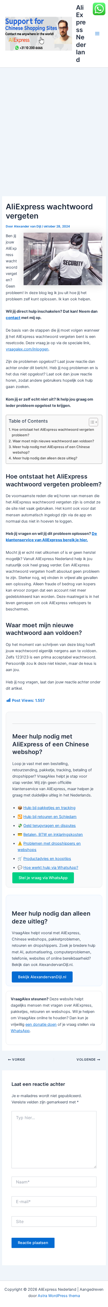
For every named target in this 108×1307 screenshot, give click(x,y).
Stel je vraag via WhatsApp (43, 877)
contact (13, 317)
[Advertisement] (54, 124)
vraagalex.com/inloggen (27, 349)
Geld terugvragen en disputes (49, 825)
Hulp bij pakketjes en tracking (49, 807)
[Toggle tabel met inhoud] (91, 422)
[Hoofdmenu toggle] (97, 33)
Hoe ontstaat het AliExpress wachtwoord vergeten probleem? (53, 432)
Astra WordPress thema (59, 1295)
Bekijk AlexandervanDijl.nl (42, 977)
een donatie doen (41, 1024)
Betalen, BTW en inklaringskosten (53, 834)
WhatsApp (20, 1030)
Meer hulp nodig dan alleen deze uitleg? (45, 458)
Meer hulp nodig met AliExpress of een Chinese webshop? (51, 449)
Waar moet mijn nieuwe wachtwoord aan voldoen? (53, 441)
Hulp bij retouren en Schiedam (50, 816)
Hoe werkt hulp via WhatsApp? (50, 867)
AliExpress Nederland (81, 33)
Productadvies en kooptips (47, 858)
